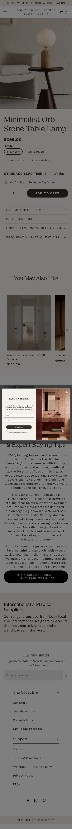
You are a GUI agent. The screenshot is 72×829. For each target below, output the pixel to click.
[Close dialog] (67, 392)
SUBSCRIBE (19, 427)
